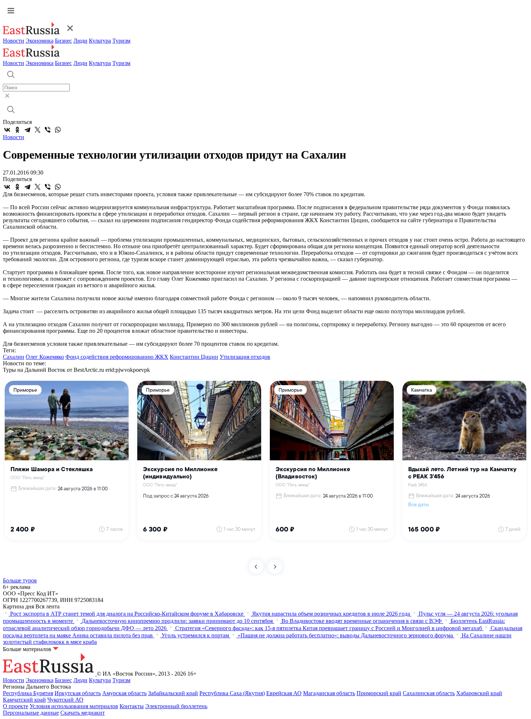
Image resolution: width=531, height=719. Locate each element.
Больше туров (20, 580)
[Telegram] (27, 129)
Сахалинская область (429, 693)
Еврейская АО (284, 693)
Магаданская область (329, 693)
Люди (80, 41)
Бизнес (63, 41)
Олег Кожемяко (45, 357)
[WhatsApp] (57, 129)
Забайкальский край (173, 693)
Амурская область (124, 693)
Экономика (39, 41)
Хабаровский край (479, 693)
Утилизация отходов (245, 357)
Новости (13, 41)
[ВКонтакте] (7, 129)
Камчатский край (24, 700)
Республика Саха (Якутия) (232, 693)
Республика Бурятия (28, 693)
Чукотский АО (65, 700)
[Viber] (47, 129)
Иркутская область (78, 693)
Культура (100, 41)
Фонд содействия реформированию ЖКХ (116, 357)
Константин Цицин (194, 357)
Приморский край (379, 693)
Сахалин (13, 357)
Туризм (121, 41)
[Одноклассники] (17, 129)
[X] (37, 129)
